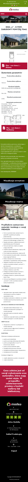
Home (7, 20)
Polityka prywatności (14, 479)
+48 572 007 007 (12, 1)
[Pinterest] (19, 417)
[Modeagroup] (14, 9)
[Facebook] (24, 2)
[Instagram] (26, 2)
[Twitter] (15, 417)
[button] (2, 191)
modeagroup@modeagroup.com (12, 3)
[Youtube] (25, 3)
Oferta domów (13, 20)
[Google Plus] (11, 417)
